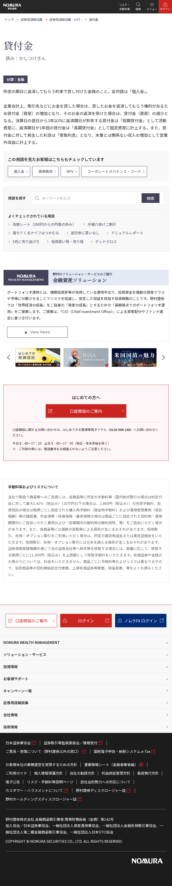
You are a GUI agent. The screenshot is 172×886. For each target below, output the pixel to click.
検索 (150, 198)
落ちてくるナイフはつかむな (36, 232)
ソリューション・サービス (24, 654)
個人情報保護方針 (48, 773)
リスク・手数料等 (124, 7)
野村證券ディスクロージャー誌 (101, 790)
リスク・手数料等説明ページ (50, 781)
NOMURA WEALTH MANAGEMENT (31, 642)
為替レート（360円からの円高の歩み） (44, 224)
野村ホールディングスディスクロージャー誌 (41, 799)
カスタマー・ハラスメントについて (34, 790)
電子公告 (13, 781)
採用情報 (10, 727)
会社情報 (10, 714)
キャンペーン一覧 (17, 690)
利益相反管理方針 (116, 773)
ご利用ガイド (16, 773)
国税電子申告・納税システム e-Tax (122, 751)
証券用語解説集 (15, 702)
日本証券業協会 (18, 742)
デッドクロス (106, 241)
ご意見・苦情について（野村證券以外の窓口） (43, 751)
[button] (9, 357)
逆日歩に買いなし (85, 232)
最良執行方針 (148, 773)
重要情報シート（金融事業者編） (111, 764)
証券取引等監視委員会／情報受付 (70, 742)
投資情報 (10, 666)
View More (40, 332)
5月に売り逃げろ (26, 241)
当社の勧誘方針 (82, 773)
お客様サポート (15, 678)
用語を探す (17, 198)
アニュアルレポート (127, 232)
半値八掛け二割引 (102, 224)
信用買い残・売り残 (67, 241)
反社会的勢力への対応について (105, 781)
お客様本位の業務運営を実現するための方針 (41, 764)
